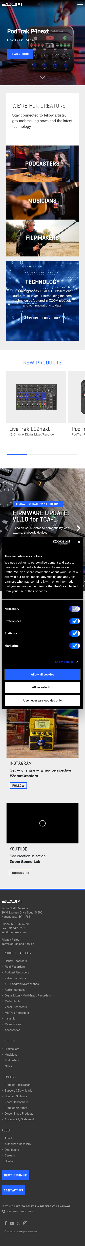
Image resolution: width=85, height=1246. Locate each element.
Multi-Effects (12, 1001)
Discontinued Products (19, 1113)
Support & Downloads (18, 1090)
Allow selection (42, 687)
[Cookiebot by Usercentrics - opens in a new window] (53, 542)
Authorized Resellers (18, 1144)
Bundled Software (16, 1096)
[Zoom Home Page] (11, 901)
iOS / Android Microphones (22, 984)
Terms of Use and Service (18, 944)
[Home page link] (12, 4)
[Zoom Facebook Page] (6, 1223)
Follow (18, 785)
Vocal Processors (16, 1007)
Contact (10, 1161)
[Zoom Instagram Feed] (25, 1223)
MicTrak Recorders (17, 1013)
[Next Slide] (78, 525)
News (8, 1066)
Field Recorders (15, 967)
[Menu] (80, 4)
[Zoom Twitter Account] (18, 1223)
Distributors (12, 1150)
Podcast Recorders (17, 972)
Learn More (20, 54)
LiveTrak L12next (29, 429)
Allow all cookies (42, 674)
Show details (64, 661)
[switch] (74, 621)
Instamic (10, 1018)
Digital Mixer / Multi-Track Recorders (28, 995)
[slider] (42, 454)
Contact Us (13, 1190)
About (8, 1138)
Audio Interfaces (15, 990)
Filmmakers (12, 1049)
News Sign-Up (15, 1175)
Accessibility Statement (19, 1119)
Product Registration (17, 1085)
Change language (20, 1211)
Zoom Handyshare (16, 1102)
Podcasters (12, 1060)
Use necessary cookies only (42, 700)
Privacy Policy (10, 940)
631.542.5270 (20, 924)
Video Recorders (15, 978)
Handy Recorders (16, 961)
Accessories (12, 1030)
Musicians (11, 1054)
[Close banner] (79, 542)
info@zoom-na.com (14, 932)
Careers (10, 1155)
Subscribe (21, 873)
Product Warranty (16, 1108)
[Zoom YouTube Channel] (12, 1223)
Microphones (13, 1024)
